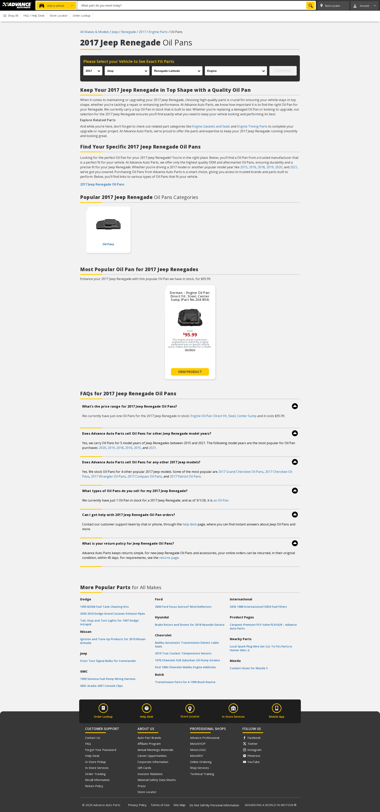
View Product (190, 372)
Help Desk (92, 756)
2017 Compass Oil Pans (144, 476)
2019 (270, 167)
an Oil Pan (220, 500)
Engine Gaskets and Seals (211, 126)
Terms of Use (160, 805)
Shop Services (199, 768)
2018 (261, 167)
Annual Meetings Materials (155, 750)
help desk (189, 524)
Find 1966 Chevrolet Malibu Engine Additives (185, 667)
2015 (243, 167)
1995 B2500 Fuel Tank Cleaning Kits (104, 607)
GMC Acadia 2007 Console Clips (101, 686)
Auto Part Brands (149, 738)
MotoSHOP (198, 744)
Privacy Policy (137, 805)
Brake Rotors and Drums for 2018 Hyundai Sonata (189, 625)
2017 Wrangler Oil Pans (108, 476)
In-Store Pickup (95, 762)
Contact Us (92, 738)
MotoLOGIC (198, 750)
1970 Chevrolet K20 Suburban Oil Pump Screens (187, 660)
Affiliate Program (149, 744)
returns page (169, 558)
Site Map (179, 805)
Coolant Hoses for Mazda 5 (249, 668)
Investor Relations (150, 774)
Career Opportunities (152, 756)
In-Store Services (97, 768)
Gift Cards (144, 768)
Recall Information (97, 780)
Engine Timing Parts (252, 126)
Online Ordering (201, 762)
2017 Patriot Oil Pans (185, 476)
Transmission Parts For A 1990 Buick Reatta (185, 682)
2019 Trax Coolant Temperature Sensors (183, 653)
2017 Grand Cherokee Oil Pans (240, 471)
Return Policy (94, 786)
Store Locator (147, 792)
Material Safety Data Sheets (157, 780)
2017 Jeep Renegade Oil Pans (102, 184)
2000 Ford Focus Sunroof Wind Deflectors (183, 607)
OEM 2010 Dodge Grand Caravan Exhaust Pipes (112, 613)
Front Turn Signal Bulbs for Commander (108, 661)
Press (142, 786)
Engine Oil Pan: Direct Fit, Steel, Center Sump (223, 416)
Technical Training (202, 774)
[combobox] (196, 5)
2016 (252, 167)
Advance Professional (204, 738)
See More (190, 349)
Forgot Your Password (100, 750)
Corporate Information (153, 762)
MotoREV (196, 756)
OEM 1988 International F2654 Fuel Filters (258, 607)
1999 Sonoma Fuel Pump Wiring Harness (107, 679)
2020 (278, 167)
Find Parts (283, 70)
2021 (293, 167)
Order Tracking (95, 774)
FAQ (88, 744)
